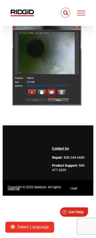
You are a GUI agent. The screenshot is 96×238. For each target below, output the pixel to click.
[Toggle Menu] (81, 13)
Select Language (32, 226)
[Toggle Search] (65, 12)
